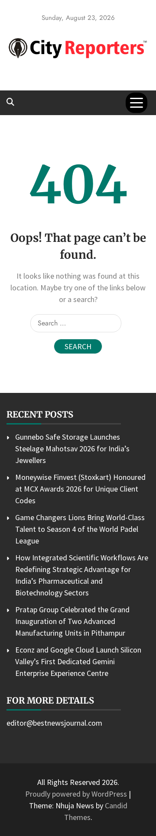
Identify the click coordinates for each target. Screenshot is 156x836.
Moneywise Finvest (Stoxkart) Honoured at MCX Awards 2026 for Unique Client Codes (80, 488)
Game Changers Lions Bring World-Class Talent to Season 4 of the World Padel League (80, 529)
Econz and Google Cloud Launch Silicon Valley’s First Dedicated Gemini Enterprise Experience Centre (78, 661)
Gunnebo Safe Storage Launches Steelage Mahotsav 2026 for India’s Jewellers (72, 448)
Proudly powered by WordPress (77, 794)
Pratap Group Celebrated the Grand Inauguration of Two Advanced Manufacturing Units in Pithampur (72, 621)
